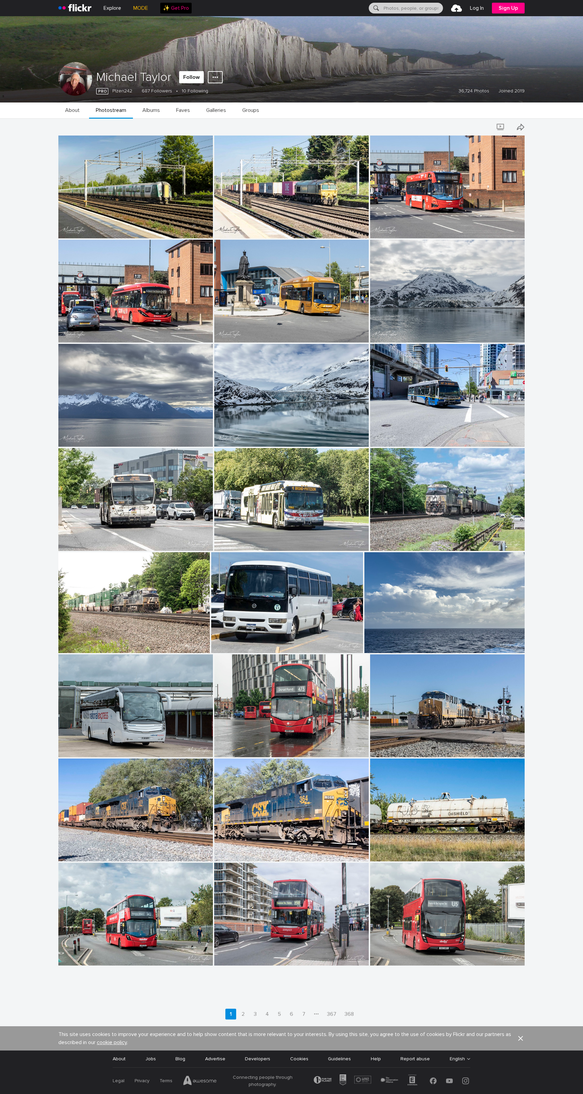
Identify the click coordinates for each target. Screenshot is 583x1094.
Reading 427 (231, 332)
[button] (195, 233)
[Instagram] (466, 1081)
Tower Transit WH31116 (242, 746)
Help (376, 1059)
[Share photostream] (521, 127)
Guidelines (339, 1059)
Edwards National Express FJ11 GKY (100, 746)
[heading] (74, 8)
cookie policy (112, 1042)
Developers (257, 1059)
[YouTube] (449, 1081)
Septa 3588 (230, 540)
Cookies (299, 1059)
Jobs (150, 1059)
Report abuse (415, 1059)
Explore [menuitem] (112, 8)
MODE (140, 8)
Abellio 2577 (386, 955)
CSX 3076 (72, 851)
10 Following (195, 91)
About (119, 1059)
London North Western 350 (91, 228)
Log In (477, 8)
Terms (166, 1081)
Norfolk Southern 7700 (87, 642)
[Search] (375, 8)
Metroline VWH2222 (83, 955)
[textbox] (413, 8)
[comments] (207, 233)
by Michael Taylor (75, 233)
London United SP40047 (244, 955)
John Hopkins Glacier (396, 332)
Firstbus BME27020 (82, 332)
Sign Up (508, 8)
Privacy (142, 1081)
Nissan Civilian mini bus (239, 642)
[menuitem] (176, 8)
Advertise (215, 1059)
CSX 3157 (383, 746)
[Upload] (456, 8)
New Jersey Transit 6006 (88, 540)
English (457, 1059)
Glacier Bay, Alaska (81, 436)
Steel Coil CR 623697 (397, 851)
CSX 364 (227, 851)
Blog (180, 1059)
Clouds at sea (382, 642)
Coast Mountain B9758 (399, 436)
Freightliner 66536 (237, 228)
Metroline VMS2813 (394, 228)
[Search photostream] (482, 127)
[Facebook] (433, 1081)
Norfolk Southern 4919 (398, 540)
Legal (118, 1081)
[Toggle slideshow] (501, 127)
